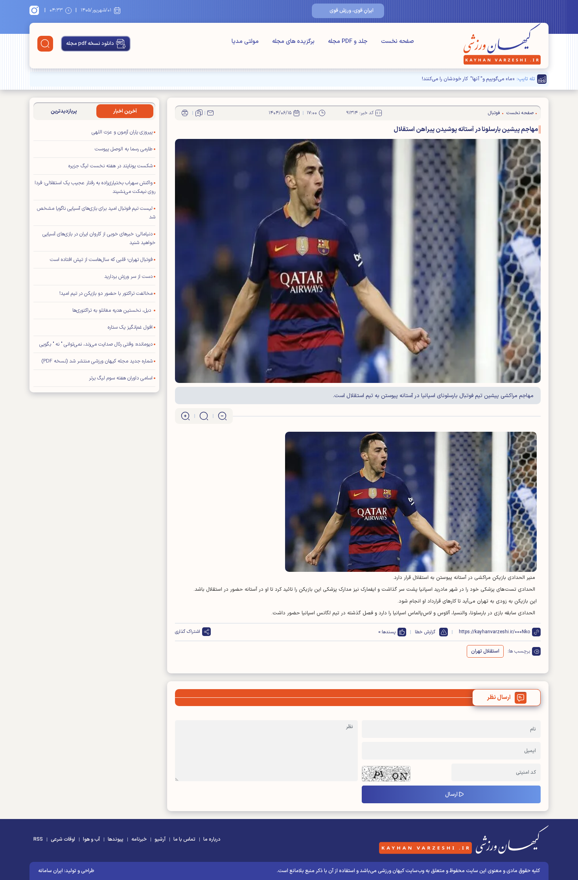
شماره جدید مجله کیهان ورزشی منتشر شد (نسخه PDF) (97, 361)
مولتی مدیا (245, 41)
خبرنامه (139, 839)
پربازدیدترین (64, 111)
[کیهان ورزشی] (502, 44)
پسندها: (388, 632)
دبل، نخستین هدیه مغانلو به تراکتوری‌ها (112, 310)
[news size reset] (204, 416)
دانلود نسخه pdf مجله (90, 44)
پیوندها (115, 839)
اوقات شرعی (63, 839)
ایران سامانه (50, 871)
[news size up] (185, 416)
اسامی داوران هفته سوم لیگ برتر (121, 378)
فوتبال (494, 112)
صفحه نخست (397, 41)
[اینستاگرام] (35, 10)
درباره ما (212, 839)
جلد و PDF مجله (348, 41)
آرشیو (160, 839)
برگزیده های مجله (293, 41)
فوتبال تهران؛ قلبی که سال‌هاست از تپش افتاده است (101, 260)
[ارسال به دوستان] (210, 113)
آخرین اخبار (125, 111)
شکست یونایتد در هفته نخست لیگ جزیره (110, 166)
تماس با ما (184, 839)
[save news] (199, 113)
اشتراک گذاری (187, 631)
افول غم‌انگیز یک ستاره (130, 327)
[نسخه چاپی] (185, 113)
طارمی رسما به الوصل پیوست (124, 149)
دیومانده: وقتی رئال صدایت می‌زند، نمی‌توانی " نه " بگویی (96, 344)
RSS (38, 839)
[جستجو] (45, 44)
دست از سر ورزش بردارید (128, 277)
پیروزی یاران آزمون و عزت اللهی (122, 132)
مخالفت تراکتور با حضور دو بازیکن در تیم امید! (106, 294)
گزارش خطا (425, 632)
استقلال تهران (485, 651)
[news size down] (222, 416)
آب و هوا (91, 839)
